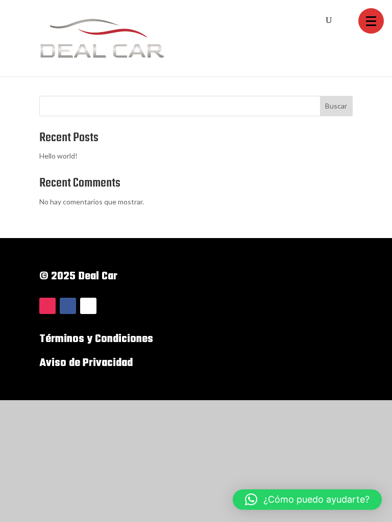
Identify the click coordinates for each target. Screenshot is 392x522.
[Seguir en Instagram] (47, 306)
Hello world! (58, 155)
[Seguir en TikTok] (88, 306)
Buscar (336, 105)
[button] (371, 21)
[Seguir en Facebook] (68, 306)
